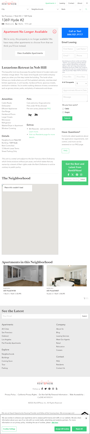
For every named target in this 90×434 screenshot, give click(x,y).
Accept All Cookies (62, 429)
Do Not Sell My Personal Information (53, 394)
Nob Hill (18, 16)
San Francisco (7, 16)
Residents (60, 364)
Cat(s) (67, 109)
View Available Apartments (30, 53)
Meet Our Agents (63, 339)
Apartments (50, 3)
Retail (58, 343)
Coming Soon (7, 361)
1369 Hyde (28, 16)
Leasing (62, 3)
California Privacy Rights (27, 394)
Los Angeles (6, 339)
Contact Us (60, 368)
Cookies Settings (9, 429)
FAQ (49, 108)
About (79, 3)
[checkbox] (63, 109)
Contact (71, 3)
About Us (59, 329)
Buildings (5, 357)
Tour (3, 364)
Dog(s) (67, 112)
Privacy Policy (10, 394)
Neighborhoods (8, 354)
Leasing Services (62, 336)
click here (55, 423)
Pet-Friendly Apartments (11, 343)
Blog (58, 332)
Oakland (5, 336)
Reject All (79, 429)
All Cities (5, 329)
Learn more (33, 131)
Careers (59, 350)
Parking (5, 368)
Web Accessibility (76, 394)
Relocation (60, 346)
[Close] (86, 418)
